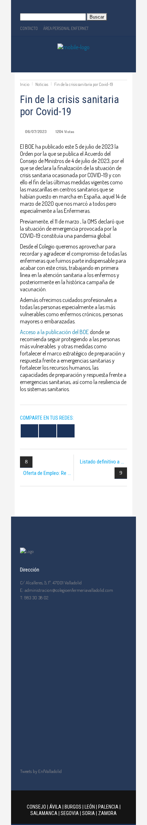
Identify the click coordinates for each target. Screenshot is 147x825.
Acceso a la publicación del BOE (54, 331)
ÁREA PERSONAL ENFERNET (65, 28)
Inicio (24, 84)
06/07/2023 (35, 131)
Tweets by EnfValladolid (41, 771)
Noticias (41, 84)
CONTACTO (29, 28)
